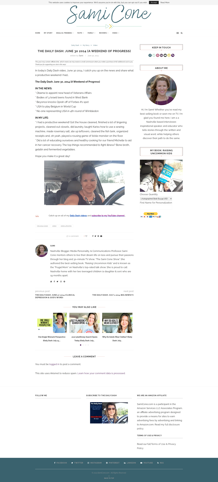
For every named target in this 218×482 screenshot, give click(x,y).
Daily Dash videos (78, 215)
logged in (54, 364)
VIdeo (114, 33)
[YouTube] (165, 55)
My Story (48, 33)
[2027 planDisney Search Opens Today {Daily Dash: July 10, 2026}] (84, 323)
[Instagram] (169, 55)
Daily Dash (75, 45)
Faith (79, 33)
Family (91, 33)
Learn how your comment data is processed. (101, 373)
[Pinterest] (157, 55)
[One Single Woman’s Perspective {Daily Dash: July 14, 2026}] (52, 323)
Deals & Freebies (64, 33)
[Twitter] (153, 55)
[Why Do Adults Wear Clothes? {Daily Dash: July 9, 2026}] (117, 323)
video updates (66, 226)
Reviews (103, 33)
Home (37, 33)
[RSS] (172, 55)
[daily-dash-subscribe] (109, 412)
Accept (154, 3)
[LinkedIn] (161, 55)
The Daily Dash (42, 226)
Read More (164, 2)
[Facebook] (150, 55)
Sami (81, 56)
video (54, 226)
